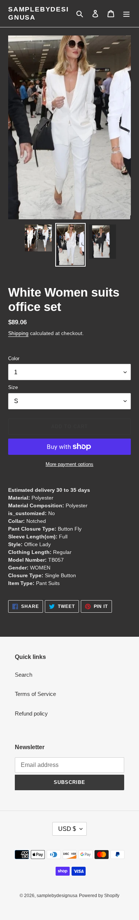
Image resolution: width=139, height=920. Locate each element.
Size (13, 387)
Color (13, 358)
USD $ (67, 829)
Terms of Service (35, 694)
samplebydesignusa (38, 13)
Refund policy (31, 713)
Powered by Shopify (99, 895)
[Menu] (126, 13)
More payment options (69, 464)
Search (23, 675)
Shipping (18, 333)
